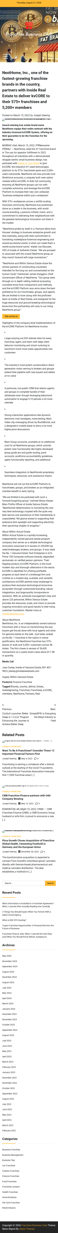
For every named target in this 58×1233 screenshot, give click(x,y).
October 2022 (8, 1088)
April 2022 (7, 1120)
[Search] (52, 56)
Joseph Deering (41, 115)
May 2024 (6, 993)
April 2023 (7, 1056)
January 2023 (8, 1072)
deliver (32, 686)
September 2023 (9, 1030)
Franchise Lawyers (11, 1186)
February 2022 (9, 1130)
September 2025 (9, 966)
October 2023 (8, 1024)
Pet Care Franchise (11, 1202)
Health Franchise (10, 1192)
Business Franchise (11, 1149)
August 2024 (8, 982)
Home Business (9, 1197)
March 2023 (7, 1062)
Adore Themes (27, 1228)
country (23, 686)
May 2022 (6, 1115)
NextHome (18, 693)
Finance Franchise (22, 682)
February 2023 (9, 1067)
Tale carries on (11, 316)
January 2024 (8, 1009)
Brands (14, 686)
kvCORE (47, 690)
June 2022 (7, 1109)
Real (37, 693)
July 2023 (6, 1040)
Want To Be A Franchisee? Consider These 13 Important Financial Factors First (28, 752)
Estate (40, 686)
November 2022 (9, 1083)
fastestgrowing (10, 690)
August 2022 (8, 1099)
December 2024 (9, 977)
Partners (29, 693)
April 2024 (7, 998)
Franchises (36, 690)
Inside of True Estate (28, 163)
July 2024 (6, 988)
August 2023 (8, 1035)
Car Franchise (8, 1165)
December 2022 (9, 1077)
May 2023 (6, 1051)
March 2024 (7, 1003)
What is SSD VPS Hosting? (14, 920)
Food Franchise (9, 1181)
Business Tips (8, 1160)
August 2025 (8, 972)
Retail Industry (9, 1208)
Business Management (12, 1155)
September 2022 (9, 1093)
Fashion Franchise (10, 1171)
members (7, 693)
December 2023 (9, 1014)
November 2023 (9, 1019)
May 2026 (6, 956)
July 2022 (6, 1104)
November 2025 (9, 961)
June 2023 (7, 1046)
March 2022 (7, 1125)
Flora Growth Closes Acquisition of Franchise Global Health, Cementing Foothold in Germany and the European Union (28, 844)
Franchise (24, 690)
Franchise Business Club (34, 1225)
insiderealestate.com (13, 613)
